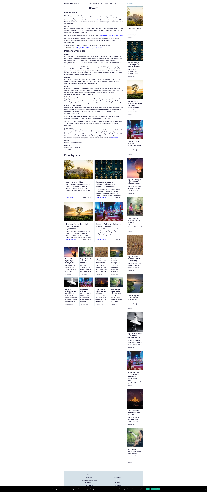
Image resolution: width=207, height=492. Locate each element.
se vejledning (96, 20)
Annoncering (93, 3)
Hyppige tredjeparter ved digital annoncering (89, 48)
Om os (100, 3)
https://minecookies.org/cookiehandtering (111, 35)
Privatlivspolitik (155, 489)
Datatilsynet (114, 138)
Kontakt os (113, 3)
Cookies (106, 3)
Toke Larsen (69, 197)
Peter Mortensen (101, 197)
